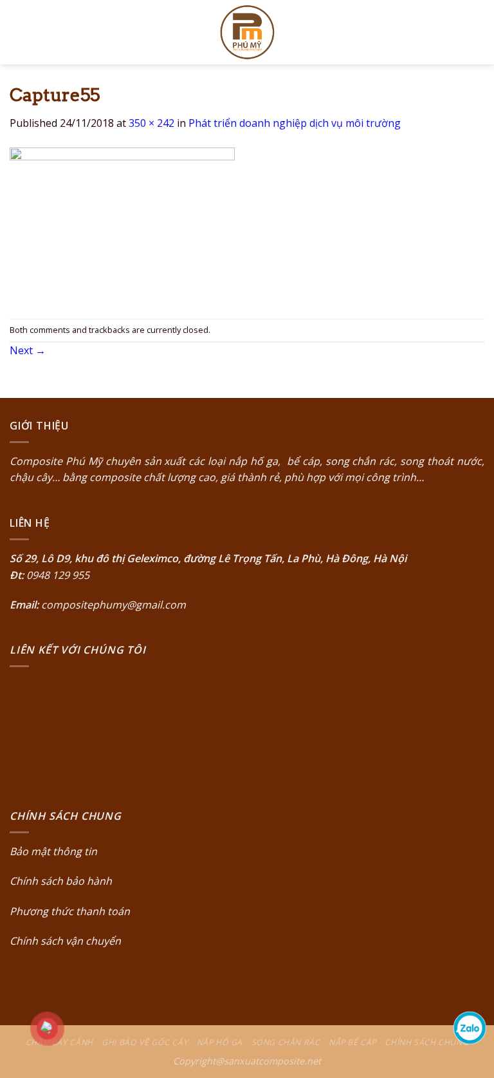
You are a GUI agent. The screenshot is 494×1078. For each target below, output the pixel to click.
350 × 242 (151, 123)
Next (28, 350)
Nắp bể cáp (352, 1042)
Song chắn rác (286, 1042)
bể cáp (302, 461)
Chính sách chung (426, 1042)
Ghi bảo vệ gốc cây (145, 1042)
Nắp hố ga (220, 1042)
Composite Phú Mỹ (56, 461)
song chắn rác (360, 461)
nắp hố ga (253, 461)
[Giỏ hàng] (477, 32)
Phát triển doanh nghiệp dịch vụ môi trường (294, 123)
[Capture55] (122, 224)
